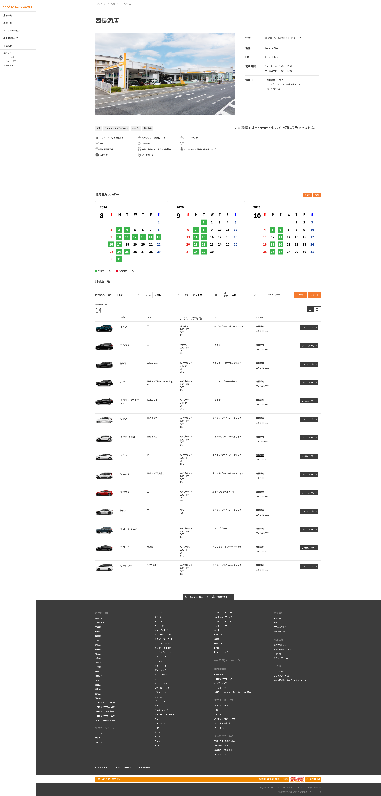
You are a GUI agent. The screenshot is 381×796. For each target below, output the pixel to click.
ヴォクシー (159, 616)
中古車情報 (218, 674)
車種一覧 (98, 733)
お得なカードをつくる (223, 749)
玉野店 (98, 698)
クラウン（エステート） (164, 639)
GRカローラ (219, 643)
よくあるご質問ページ (12, 61)
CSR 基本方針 (101, 767)
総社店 (98, 689)
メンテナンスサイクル (223, 705)
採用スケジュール (281, 658)
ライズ (157, 741)
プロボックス (160, 701)
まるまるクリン (220, 687)
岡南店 (98, 636)
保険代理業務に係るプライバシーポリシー (291, 680)
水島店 (98, 662)
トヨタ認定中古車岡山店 (105, 702)
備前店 (98, 653)
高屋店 (98, 649)
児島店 (98, 667)
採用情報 (7, 53)
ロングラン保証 (220, 683)
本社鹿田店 (99, 622)
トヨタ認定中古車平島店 (105, 707)
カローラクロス (161, 625)
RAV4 (157, 745)
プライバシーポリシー (283, 675)
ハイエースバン (161, 705)
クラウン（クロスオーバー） (166, 648)
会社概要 (277, 618)
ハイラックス (160, 723)
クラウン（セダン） (163, 643)
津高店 (98, 644)
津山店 (98, 680)
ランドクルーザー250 (223, 616)
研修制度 (277, 653)
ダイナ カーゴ (160, 665)
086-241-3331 (271, 47)
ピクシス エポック (162, 683)
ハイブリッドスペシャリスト (225, 718)
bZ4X (216, 648)
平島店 (98, 627)
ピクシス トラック (162, 687)
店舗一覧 (98, 618)
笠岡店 (98, 693)
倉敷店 (98, 658)
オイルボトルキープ (222, 727)
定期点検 (217, 714)
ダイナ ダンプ (160, 670)
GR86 (216, 639)
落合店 (98, 684)
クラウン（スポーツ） (164, 652)
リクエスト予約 (308, 327)
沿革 (275, 622)
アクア (97, 738)
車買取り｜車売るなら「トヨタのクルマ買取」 (233, 692)
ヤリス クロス (160, 736)
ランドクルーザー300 (223, 612)
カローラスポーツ (162, 630)
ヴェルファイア (161, 612)
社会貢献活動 (279, 631)
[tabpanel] (165, 74)
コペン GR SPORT (162, 656)
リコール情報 (8, 57)
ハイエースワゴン (162, 710)
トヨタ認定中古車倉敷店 (105, 711)
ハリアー (158, 718)
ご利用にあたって (281, 671)
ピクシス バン (160, 692)
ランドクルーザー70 (222, 621)
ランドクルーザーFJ (222, 625)
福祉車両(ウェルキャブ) (227, 660)
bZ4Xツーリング (221, 652)
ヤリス (157, 732)
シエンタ (158, 661)
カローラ (158, 621)
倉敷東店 (98, 676)
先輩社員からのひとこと (283, 649)
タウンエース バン (162, 674)
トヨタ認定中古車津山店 (105, 716)
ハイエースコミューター (164, 714)
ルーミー (217, 630)
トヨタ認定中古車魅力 (223, 679)
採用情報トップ (280, 644)
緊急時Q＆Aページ (10, 65)
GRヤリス (218, 634)
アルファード (100, 742)
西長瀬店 (260, 326)
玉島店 (98, 671)
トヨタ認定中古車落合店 (105, 720)
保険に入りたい (220, 754)
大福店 (98, 640)
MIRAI (157, 727)
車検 (216, 710)
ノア (156, 679)
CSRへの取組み (280, 627)
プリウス (158, 696)
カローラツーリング (163, 634)
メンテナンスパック (222, 723)
